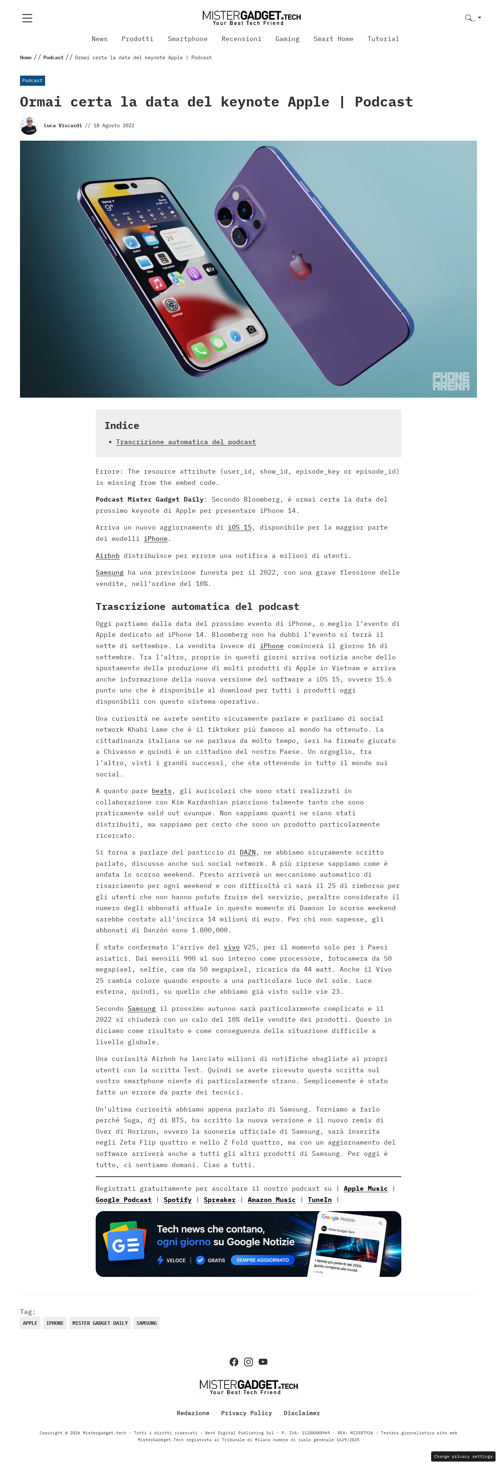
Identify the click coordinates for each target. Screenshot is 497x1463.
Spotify (178, 1199)
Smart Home (334, 39)
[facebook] (234, 1362)
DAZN (248, 852)
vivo (232, 947)
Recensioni (242, 39)
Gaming (287, 39)
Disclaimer (302, 1412)
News (100, 39)
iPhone (156, 538)
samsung (146, 1323)
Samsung (110, 572)
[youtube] (263, 1362)
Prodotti (138, 39)
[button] (473, 18)
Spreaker (220, 1199)
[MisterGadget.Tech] (251, 17)
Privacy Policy (246, 1412)
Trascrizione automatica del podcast (186, 442)
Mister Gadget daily (100, 1323)
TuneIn (320, 1199)
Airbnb (108, 555)
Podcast (32, 80)
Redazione (193, 1412)
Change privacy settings (463, 1456)
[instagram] (248, 1362)
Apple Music (366, 1188)
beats (162, 791)
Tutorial (383, 39)
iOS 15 (240, 527)
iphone (55, 1323)
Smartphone (188, 39)
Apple (30, 1323)
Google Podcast (124, 1199)
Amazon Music (272, 1199)
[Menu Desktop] (27, 18)
